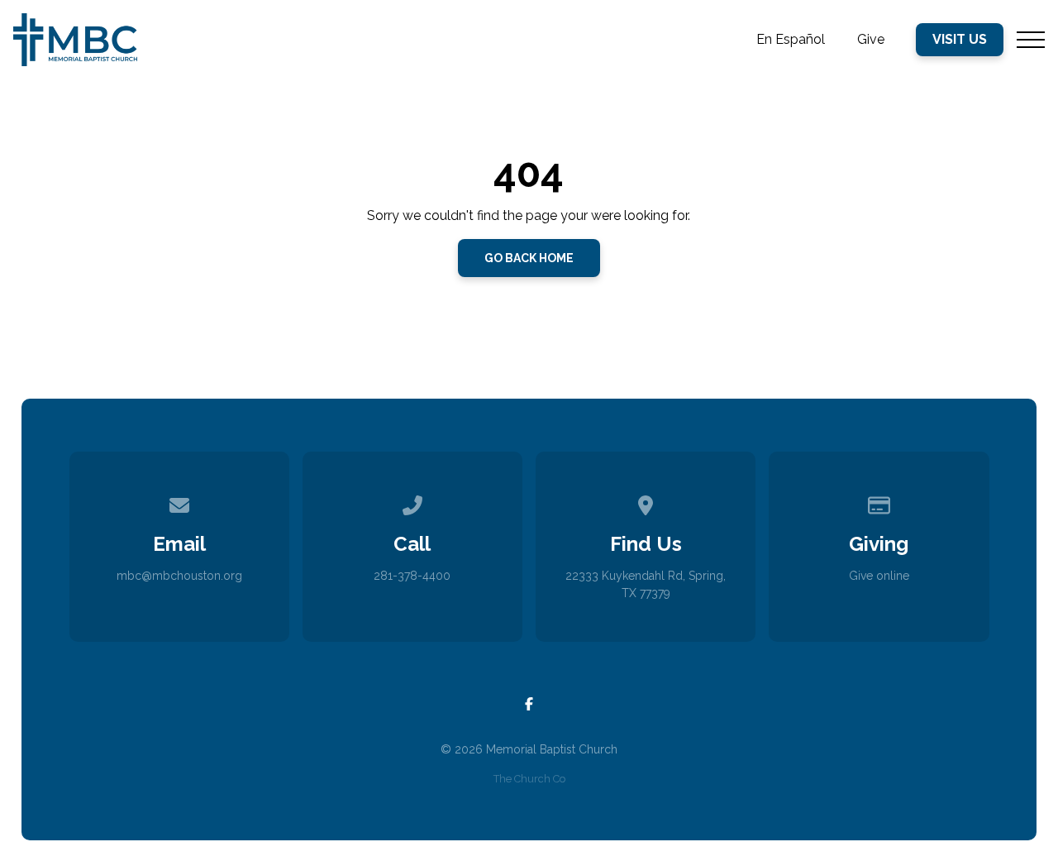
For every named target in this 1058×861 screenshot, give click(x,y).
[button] (1031, 40)
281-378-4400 (412, 575)
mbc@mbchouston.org (179, 575)
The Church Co (529, 779)
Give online (879, 575)
